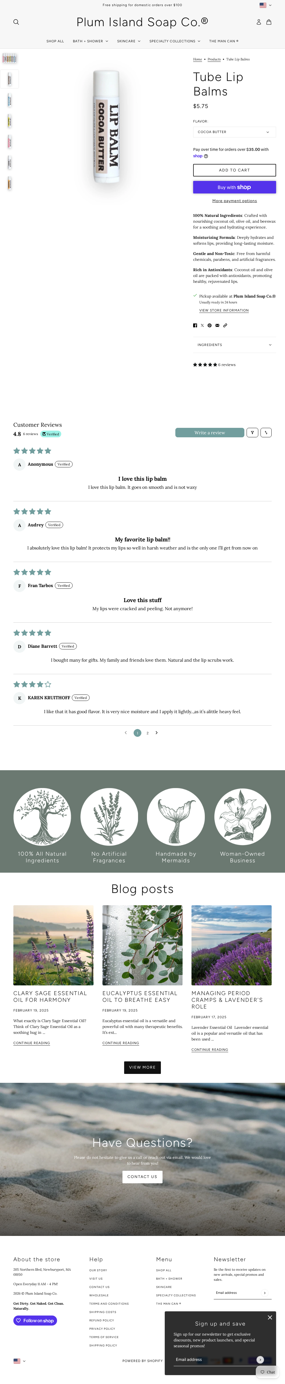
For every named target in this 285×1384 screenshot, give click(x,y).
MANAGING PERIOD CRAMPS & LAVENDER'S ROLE (227, 1000)
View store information (224, 310)
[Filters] (252, 432)
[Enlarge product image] (106, 127)
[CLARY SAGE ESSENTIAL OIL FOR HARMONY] (53, 945)
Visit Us (96, 1278)
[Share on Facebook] (195, 325)
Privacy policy (102, 1329)
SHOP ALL (163, 1270)
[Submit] (260, 1359)
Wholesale (99, 1295)
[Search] (16, 22)
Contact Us (99, 1287)
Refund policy (101, 1320)
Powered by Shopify (142, 1361)
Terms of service (104, 1337)
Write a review (210, 432)
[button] (225, 325)
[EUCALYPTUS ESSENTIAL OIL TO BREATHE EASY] (142, 945)
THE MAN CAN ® (168, 1304)
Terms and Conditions (109, 1304)
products (214, 59)
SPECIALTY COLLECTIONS (176, 1295)
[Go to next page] (158, 733)
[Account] (259, 22)
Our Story (98, 1270)
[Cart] (269, 22)
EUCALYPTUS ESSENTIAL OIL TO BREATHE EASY (140, 996)
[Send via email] (217, 325)
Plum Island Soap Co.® (255, 296)
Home (197, 59)
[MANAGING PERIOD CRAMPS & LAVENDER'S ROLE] (231, 945)
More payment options (234, 200)
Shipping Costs (102, 1312)
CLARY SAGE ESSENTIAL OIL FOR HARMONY (50, 996)
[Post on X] (202, 325)
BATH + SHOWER (169, 1278)
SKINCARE (164, 1287)
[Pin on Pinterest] (209, 325)
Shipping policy (103, 1345)
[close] (270, 1317)
